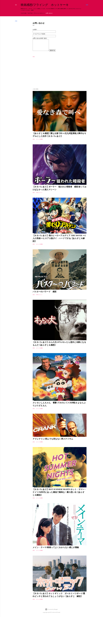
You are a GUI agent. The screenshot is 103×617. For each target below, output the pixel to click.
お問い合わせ (49, 13)
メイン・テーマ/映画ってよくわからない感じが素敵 (56, 547)
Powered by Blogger (53, 609)
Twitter (30, 13)
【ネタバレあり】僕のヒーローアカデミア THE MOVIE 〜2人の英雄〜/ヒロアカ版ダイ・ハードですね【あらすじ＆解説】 (59, 238)
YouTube (23, 13)
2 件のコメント (39, 192)
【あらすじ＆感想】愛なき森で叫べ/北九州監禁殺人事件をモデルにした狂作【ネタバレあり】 (59, 134)
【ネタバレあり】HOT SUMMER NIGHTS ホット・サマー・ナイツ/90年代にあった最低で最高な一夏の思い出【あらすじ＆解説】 (60, 492)
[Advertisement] (60, 73)
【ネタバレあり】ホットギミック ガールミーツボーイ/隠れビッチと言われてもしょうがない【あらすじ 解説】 (59, 595)
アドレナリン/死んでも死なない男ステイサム (53, 438)
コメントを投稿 (39, 139)
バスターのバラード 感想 (44, 291)
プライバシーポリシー (39, 13)
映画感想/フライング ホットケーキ (45, 4)
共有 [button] (16, 21)
